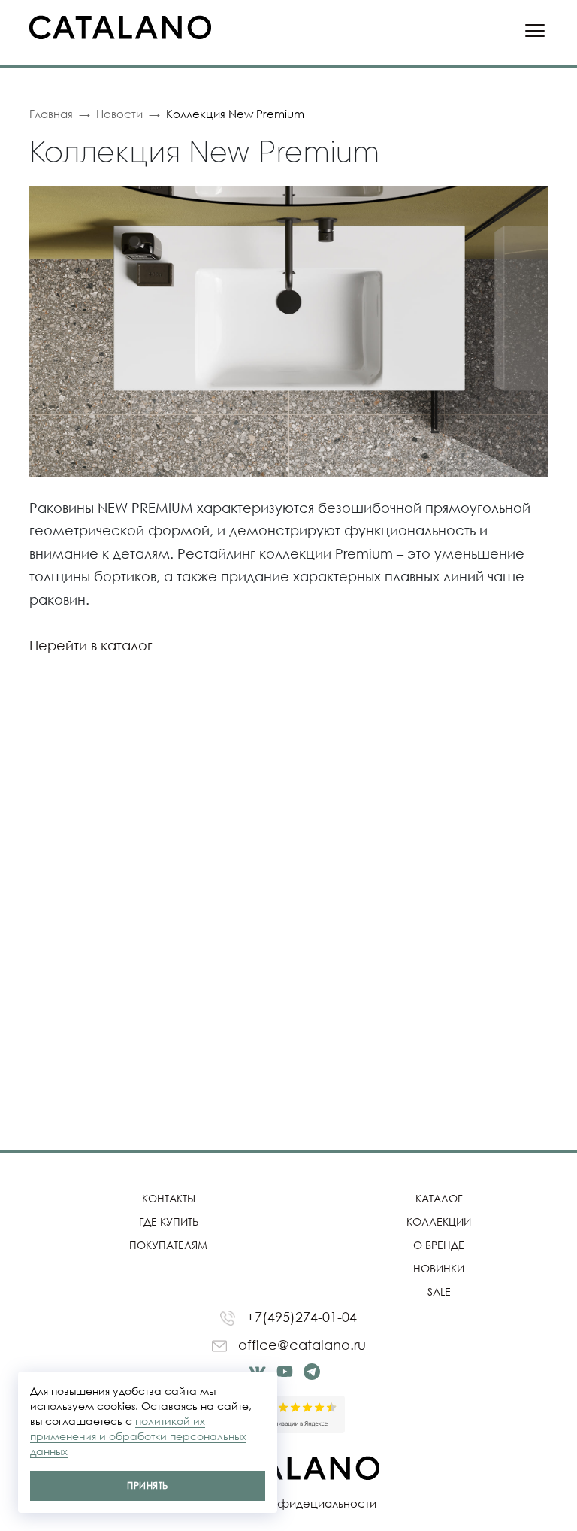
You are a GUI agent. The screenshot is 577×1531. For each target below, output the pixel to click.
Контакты (168, 1198)
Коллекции (438, 1221)
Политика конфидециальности (288, 1503)
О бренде (438, 1244)
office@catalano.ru (300, 1344)
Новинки (438, 1268)
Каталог (438, 1198)
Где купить (168, 1221)
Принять (147, 1485)
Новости (119, 113)
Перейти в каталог (91, 645)
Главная (51, 113)
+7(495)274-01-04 (300, 1316)
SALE (439, 1291)
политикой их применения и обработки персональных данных (138, 1435)
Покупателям (168, 1244)
